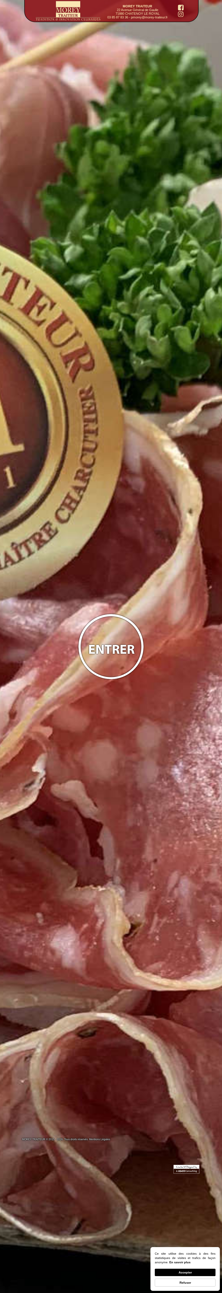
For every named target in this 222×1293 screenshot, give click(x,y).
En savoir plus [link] (180, 1262)
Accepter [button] (185, 1272)
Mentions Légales (99, 1139)
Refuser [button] (185, 1282)
